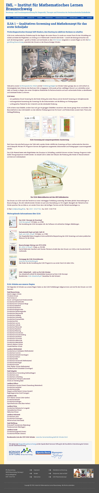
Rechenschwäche (18, 17)
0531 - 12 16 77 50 (35, 209)
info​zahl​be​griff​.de (11, 474)
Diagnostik (30, 17)
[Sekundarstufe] (83, 475)
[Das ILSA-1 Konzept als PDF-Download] (13, 222)
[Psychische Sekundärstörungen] (90, 475)
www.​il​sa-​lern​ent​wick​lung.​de (28, 261)
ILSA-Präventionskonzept (59, 477)
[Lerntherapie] (77, 475)
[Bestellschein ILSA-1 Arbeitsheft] (13, 274)
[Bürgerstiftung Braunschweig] (20, 453)
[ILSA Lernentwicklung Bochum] (13, 261)
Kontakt (89, 17)
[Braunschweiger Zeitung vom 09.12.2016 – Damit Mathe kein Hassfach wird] (13, 248)
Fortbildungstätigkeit (49, 86)
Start (9, 17)
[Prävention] (77, 471)
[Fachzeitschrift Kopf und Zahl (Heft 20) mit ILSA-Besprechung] (13, 235)
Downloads (74, 17)
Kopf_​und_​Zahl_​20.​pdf (26, 234)
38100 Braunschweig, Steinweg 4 (14, 472)
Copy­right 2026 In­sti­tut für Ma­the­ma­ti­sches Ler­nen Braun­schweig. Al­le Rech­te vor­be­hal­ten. (49, 485)
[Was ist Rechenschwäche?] (83, 471)
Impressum (37, 470)
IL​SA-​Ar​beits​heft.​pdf (35, 276)
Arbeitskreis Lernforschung (60, 470)
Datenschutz (37, 477)
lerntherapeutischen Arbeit (28, 86)
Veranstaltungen (61, 17)
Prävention (49, 17)
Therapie (39, 17)
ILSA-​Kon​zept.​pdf (25, 222)
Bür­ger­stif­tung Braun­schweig (27, 444)
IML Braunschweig (10, 470)
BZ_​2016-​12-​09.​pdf (25, 247)
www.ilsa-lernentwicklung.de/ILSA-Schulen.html (52, 437)
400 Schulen (57, 40)
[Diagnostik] (90, 471)
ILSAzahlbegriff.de (18, 209)
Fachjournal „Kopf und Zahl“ (60, 473)
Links (82, 17)
